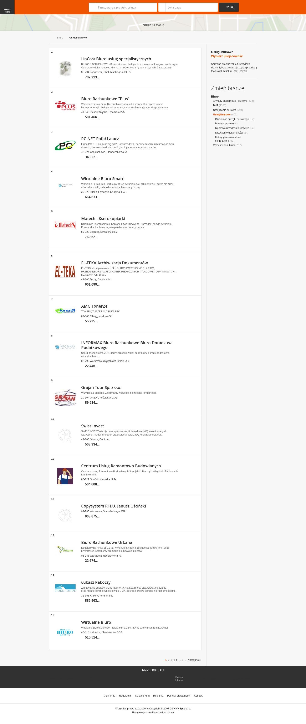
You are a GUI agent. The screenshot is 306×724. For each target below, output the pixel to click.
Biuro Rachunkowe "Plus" (105, 98)
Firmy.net (61, 7)
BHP (215, 105)
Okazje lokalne (179, 679)
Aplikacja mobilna (243, 679)
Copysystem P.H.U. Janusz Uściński (113, 506)
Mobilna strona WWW (61, 679)
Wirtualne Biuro (96, 622)
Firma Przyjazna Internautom (96, 679)
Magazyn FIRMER (209, 679)
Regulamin (125, 695)
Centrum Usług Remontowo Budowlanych (121, 466)
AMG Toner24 (94, 306)
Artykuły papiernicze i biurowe (230, 100)
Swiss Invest (92, 426)
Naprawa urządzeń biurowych (232, 128)
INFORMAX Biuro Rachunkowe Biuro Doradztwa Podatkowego (127, 345)
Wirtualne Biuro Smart (102, 178)
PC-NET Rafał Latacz (100, 138)
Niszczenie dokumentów (229, 132)
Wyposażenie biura (224, 145)
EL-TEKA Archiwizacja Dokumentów (114, 263)
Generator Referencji (135, 679)
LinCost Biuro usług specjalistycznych (116, 59)
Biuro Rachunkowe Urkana (106, 542)
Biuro (60, 37)
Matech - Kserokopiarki (103, 218)
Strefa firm (7, 10)
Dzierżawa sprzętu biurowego (232, 119)
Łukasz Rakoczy (96, 582)
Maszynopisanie (224, 123)
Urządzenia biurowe (224, 110)
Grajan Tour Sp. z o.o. (101, 387)
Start (50, 38)
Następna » (194, 659)
